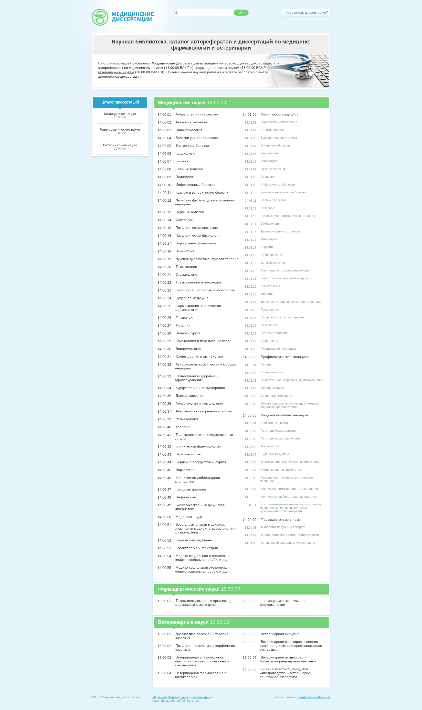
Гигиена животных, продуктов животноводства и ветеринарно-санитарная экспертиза (285, 673)
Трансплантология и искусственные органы (290, 301)
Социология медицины (193, 540)
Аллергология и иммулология (199, 403)
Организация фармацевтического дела (287, 542)
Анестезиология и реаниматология (203, 411)
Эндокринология (188, 130)
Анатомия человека (191, 122)
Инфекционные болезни (195, 185)
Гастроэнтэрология (190, 489)
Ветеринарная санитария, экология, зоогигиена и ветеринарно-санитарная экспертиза (291, 645)
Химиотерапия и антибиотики (199, 356)
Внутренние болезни (192, 145)
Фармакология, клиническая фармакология (198, 308)
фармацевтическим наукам (217, 68)
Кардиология (185, 153)
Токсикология (186, 267)
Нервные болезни (189, 212)
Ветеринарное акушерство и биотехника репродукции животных (288, 659)
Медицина (159, 697)
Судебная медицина (192, 298)
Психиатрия (185, 251)
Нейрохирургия (187, 333)
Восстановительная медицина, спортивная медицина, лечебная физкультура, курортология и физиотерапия (290, 508)
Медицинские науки (120, 114)
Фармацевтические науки (281, 519)
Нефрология (185, 497)
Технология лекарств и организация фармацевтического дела (204, 602)
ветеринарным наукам (116, 72)
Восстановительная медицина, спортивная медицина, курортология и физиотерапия (206, 528)
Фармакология (178, 697)
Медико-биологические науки (284, 415)
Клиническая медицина (279, 114)
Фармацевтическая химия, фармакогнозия (290, 535)
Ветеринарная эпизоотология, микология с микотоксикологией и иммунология (202, 661)
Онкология (184, 220)
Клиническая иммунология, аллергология (289, 489)
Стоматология (186, 274)
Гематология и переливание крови (203, 341)
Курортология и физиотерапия (200, 388)
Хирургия (182, 325)
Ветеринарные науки (120, 145)
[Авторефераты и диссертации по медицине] (122, 17)
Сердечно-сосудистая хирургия (200, 462)
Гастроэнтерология (274, 333)
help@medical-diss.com (314, 697)
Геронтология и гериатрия (196, 548)
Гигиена (181, 161)
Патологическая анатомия (196, 228)
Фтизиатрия (184, 317)
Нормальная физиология (195, 243)
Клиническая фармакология (198, 446)
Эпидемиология (188, 349)
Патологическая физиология (198, 235)
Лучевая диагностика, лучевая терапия (206, 259)
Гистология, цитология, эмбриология (205, 290)
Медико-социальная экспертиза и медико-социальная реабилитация (203, 558)
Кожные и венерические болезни (201, 192)
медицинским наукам (146, 68)
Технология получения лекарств (282, 527)
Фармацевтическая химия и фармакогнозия (283, 602)
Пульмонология (188, 454)
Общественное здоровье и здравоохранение (196, 378)
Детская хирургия (189, 395)
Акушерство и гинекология (196, 114)
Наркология (184, 470)
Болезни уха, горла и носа (196, 138)
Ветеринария (200, 697)
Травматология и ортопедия (198, 282)
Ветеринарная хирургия (279, 634)
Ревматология (186, 419)
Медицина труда (188, 517)
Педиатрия (184, 177)
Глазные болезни (189, 169)
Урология (182, 427)
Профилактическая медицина (284, 357)
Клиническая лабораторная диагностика (288, 496)
